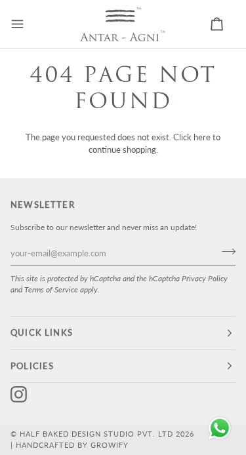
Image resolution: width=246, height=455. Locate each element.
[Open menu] (26, 24)
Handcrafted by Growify (72, 445)
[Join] (225, 251)
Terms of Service (51, 289)
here (202, 137)
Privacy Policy (205, 278)
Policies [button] (32, 366)
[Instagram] (19, 394)
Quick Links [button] (41, 332)
